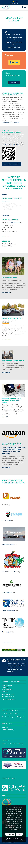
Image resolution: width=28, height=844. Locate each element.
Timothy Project (6, 632)
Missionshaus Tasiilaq (8, 544)
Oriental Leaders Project (8, 610)
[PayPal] (14, 62)
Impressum (5, 727)
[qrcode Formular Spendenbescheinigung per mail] (9, 153)
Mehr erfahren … (6, 292)
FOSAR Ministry (6, 520)
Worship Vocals (6, 642)
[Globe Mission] (11, 7)
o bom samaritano (7, 592)
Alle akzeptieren (10, 834)
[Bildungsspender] (13, 650)
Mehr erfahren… (6, 339)
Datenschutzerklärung (8, 729)
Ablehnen (19, 834)
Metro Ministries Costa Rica (9, 572)
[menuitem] (21, 7)
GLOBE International (14, 222)
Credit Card (12, 244)
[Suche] (21, 7)
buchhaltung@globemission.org (10, 122)
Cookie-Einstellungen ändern (14, 838)
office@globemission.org (8, 699)
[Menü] (25, 7)
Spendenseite (5, 201)
